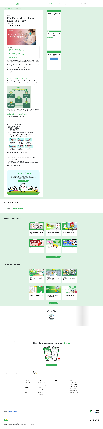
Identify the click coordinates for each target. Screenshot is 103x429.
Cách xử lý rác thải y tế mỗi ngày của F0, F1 (16, 54)
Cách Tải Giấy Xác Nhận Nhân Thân (36, 295)
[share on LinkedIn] (15, 25)
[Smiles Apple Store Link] (97, 410)
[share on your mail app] (19, 25)
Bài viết (50, 3)
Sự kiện (72, 402)
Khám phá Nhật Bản (74, 386)
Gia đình (42, 277)
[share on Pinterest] (13, 25)
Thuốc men (13, 23)
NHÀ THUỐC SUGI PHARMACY (68, 232)
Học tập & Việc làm (74, 392)
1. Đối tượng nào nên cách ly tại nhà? (15, 49)
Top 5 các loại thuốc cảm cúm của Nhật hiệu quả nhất (53, 279)
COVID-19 (9, 23)
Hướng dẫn (40, 380)
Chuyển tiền (40, 3)
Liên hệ (56, 385)
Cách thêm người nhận (42, 385)
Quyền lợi (26, 392)
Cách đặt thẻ (40, 387)
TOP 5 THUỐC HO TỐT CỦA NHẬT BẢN (53, 249)
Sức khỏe (12, 8)
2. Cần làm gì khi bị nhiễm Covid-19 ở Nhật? (16, 50)
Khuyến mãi (73, 398)
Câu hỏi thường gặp (58, 382)
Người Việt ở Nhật (7, 8)
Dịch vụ (72, 396)
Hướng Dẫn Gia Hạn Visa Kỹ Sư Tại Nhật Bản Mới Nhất (53, 296)
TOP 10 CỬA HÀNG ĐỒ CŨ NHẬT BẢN (69, 279)
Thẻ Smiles (27, 387)
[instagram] (96, 420)
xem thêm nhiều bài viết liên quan (53, 256)
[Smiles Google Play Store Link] (97, 412)
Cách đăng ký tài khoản (42, 382)
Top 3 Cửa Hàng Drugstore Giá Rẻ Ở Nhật (37, 233)
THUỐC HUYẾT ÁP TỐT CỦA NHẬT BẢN (36, 249)
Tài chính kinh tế (74, 384)
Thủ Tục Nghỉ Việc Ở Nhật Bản (68, 295)
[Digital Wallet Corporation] (13, 411)
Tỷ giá (26, 385)
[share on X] (17, 25)
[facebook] (91, 420)
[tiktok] (93, 420)
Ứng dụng (58, 230)
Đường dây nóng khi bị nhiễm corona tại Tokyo (16, 113)
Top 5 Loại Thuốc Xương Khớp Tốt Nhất (36, 279)
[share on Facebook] (10, 25)
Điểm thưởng (27, 389)
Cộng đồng (73, 400)
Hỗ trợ (60, 3)
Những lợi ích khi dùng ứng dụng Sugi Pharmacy (53, 233)
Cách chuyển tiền (41, 392)
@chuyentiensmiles (50, 37)
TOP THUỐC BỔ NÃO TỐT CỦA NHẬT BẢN (69, 249)
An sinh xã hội (73, 388)
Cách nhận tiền (41, 394)
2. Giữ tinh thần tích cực (13, 57)
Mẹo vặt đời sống (74, 390)
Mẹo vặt (75, 277)
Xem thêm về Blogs (53, 303)
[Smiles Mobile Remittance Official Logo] (19, 4)
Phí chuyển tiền (27, 382)
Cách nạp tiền (40, 389)
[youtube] (98, 420)
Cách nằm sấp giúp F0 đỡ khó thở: (14, 53)
